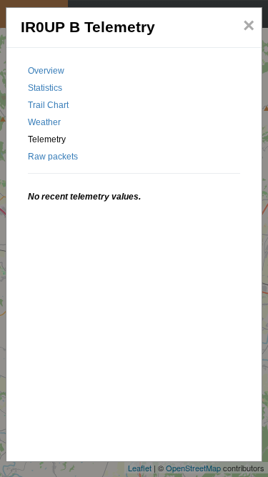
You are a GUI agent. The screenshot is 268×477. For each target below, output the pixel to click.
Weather (44, 122)
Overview (46, 71)
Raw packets (53, 157)
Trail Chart (48, 105)
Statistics (45, 88)
